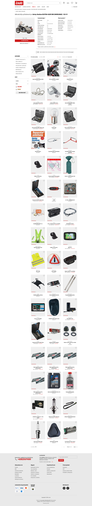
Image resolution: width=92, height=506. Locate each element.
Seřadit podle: (64, 56)
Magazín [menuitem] (43, 6)
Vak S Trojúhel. (54, 271)
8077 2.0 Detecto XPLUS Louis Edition (54, 223)
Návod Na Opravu (38, 151)
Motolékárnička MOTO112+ (38, 223)
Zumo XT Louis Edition (38, 318)
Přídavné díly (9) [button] (19, 73)
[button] (60, 3)
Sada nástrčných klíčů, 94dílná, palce (38, 127)
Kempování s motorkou (35, 477)
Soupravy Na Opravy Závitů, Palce (38, 342)
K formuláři (71, 52)
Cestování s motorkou (35, 472)
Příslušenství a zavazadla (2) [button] (21, 63)
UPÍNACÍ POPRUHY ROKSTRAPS (70, 416)
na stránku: (41, 56)
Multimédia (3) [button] (18, 69)
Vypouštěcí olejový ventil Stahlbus (54, 151)
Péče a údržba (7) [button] (19, 61)
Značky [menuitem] (38, 6)
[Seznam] (60, 57)
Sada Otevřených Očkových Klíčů (38, 79)
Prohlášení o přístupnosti (67, 472)
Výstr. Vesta (38, 271)
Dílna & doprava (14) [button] (19, 71)
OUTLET (19, 89)
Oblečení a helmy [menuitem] (18, 6)
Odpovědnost (49, 474)
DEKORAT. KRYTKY (70, 79)
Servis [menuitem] (48, 6)
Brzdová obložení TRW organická (54, 176)
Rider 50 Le (70, 247)
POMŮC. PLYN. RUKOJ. (38, 176)
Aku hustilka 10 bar (70, 318)
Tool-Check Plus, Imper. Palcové (70, 441)
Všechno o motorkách (35, 474)
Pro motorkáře (33, 475)
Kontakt (16, 467)
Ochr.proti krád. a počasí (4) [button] (21, 65)
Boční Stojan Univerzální (54, 441)
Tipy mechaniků (34, 469)
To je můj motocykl (24, 40)
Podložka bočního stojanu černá (54, 318)
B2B (15, 469)
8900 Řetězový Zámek (70, 223)
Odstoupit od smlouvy (19, 479)
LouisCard (17, 475)
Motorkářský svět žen (35, 467)
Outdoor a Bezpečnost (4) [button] (20, 67)
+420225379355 (24, 459)
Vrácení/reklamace (18, 477)
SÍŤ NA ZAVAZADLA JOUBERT (54, 79)
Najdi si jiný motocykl (24, 43)
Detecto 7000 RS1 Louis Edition (70, 271)
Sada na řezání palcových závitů (70, 127)
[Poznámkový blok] (72, 3)
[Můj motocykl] (68, 3)
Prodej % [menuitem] (34, 6)
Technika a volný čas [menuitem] (26, 6)
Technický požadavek (19, 470)
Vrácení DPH (49, 472)
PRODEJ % (19, 86)
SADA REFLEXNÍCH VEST (38, 247)
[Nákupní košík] (76, 3)
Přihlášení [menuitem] (75, 6)
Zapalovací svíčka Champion (54, 342)
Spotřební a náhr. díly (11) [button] (20, 59)
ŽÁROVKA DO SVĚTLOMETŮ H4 (54, 416)
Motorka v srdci (34, 470)
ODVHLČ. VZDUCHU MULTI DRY (70, 176)
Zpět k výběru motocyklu (20, 11)
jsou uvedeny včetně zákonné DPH (46, 500)
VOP (63, 469)
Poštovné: (38, 501)
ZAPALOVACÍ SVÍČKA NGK (38, 441)
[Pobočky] (64, 3)
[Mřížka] (58, 56)
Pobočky (48, 469)
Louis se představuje (51, 467)
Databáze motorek (18, 472)
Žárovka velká (54, 127)
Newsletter (17, 474)
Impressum (65, 467)
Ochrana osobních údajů (67, 470)
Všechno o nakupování (51, 470)
